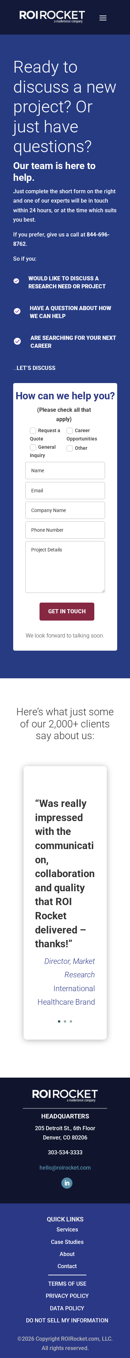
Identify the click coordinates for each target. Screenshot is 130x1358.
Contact (67, 1266)
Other (81, 448)
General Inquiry (43, 451)
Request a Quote (45, 434)
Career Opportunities (82, 434)
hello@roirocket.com (65, 1167)
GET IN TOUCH (67, 611)
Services (67, 1229)
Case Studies (67, 1242)
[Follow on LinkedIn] (66, 1183)
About (67, 1254)
